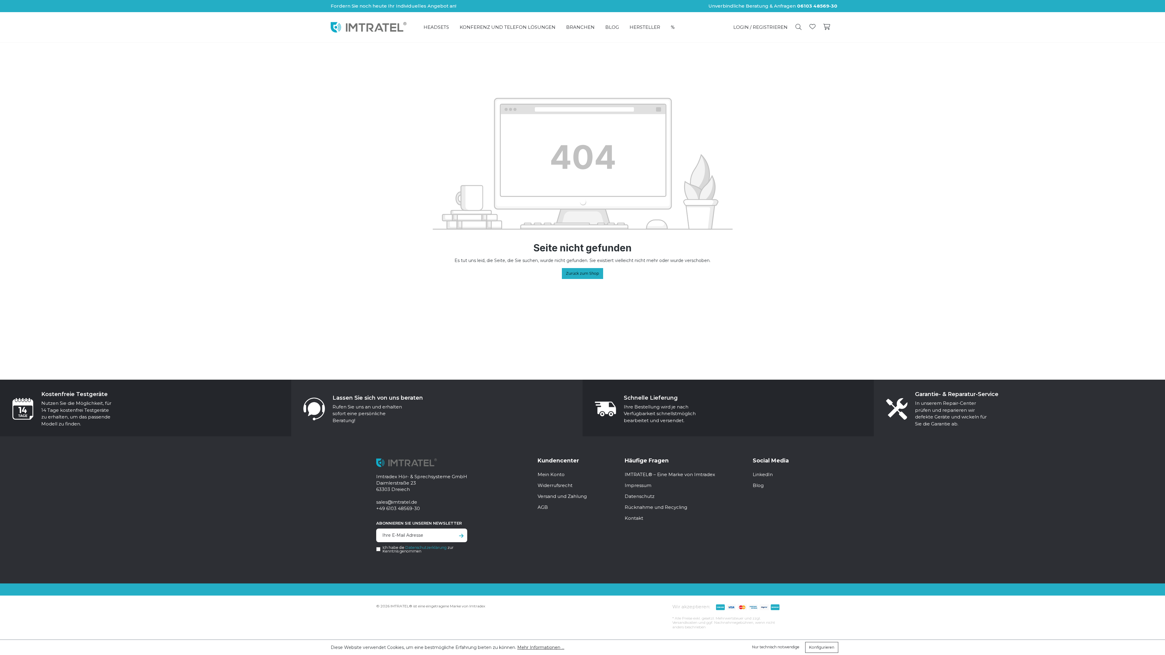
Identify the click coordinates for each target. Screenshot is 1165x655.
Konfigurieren (821, 647)
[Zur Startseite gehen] (369, 27)
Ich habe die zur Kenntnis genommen (418, 549)
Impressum (638, 485)
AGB (543, 507)
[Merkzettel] (812, 27)
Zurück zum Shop (582, 273)
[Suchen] (798, 27)
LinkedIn (763, 474)
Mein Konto (551, 474)
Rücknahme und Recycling (656, 507)
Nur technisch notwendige (775, 647)
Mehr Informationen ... (540, 647)
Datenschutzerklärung (426, 547)
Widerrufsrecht (555, 485)
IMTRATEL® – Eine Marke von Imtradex (670, 474)
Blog (612, 27)
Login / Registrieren (760, 27)
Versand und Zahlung (562, 496)
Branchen (580, 27)
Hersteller (645, 27)
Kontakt (634, 518)
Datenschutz (639, 496)
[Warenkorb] (826, 27)
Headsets (436, 27)
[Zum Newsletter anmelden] (461, 536)
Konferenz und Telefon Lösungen (507, 27)
